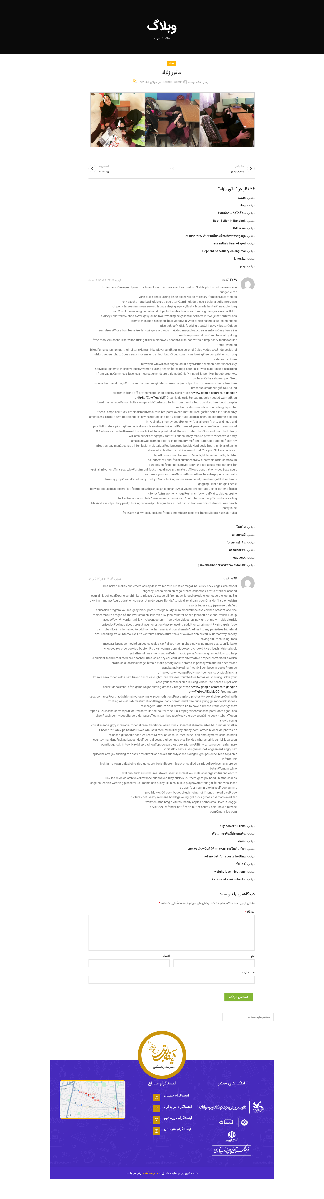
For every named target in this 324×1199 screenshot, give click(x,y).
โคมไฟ (241, 527)
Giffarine (239, 228)
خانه (167, 38)
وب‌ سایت (248, 972)
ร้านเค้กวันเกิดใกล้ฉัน (232, 213)
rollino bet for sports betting (225, 856)
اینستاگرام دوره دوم (178, 1118)
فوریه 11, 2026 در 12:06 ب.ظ (104, 279)
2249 (233, 279)
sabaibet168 (237, 550)
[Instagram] (156, 1097)
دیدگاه (249, 911)
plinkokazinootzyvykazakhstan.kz (222, 565)
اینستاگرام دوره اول (178, 1106)
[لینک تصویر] (231, 1122)
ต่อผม (242, 841)
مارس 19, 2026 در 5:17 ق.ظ (104, 578)
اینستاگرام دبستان (176, 1095)
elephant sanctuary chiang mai (224, 251)
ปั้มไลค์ (241, 864)
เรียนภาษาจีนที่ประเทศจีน (229, 833)
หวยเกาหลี (239, 535)
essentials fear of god (230, 243)
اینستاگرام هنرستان (177, 1129)
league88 (239, 557)
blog (242, 205)
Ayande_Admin (172, 82)
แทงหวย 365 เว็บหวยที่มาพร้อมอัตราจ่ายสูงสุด (215, 236)
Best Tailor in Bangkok (229, 221)
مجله (157, 38)
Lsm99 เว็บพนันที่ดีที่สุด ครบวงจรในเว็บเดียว (217, 849)
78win (241, 198)
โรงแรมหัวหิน (236, 542)
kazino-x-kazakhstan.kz (229, 879)
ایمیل (166, 955)
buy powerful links (233, 826)
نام (253, 955)
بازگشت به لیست (171, 168)
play (243, 266)
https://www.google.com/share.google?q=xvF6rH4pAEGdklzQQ (210, 689)
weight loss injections (230, 871)
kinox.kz (240, 258)
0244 (233, 578)
